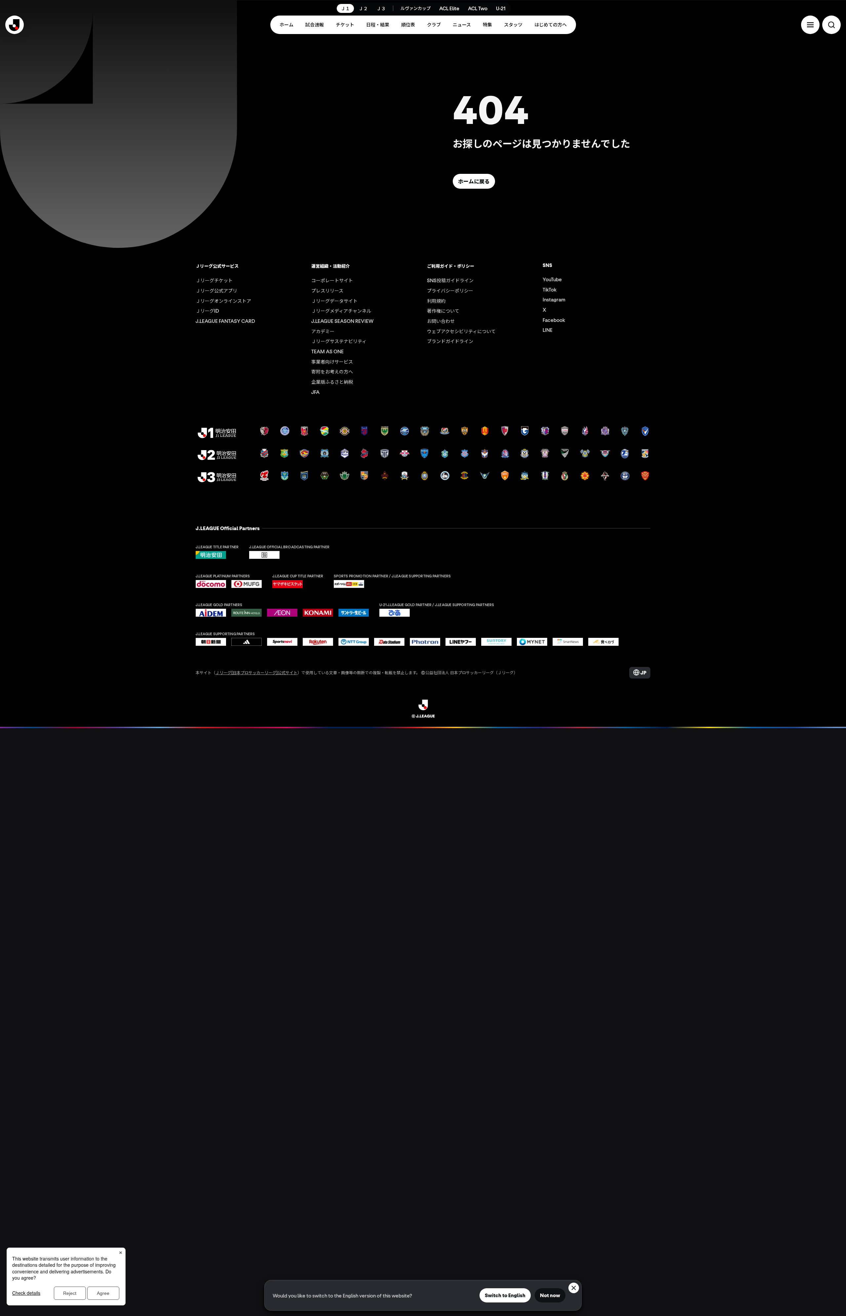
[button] (810, 25)
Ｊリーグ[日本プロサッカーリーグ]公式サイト (256, 672)
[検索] (831, 25)
